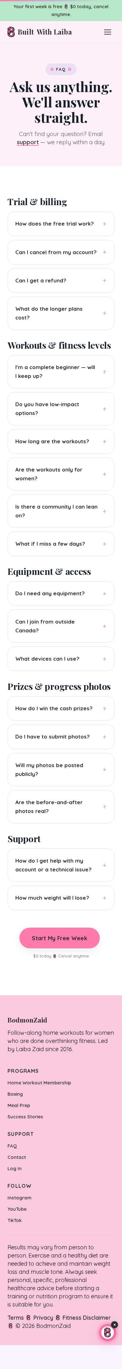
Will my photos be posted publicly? (49, 769)
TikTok (15, 1220)
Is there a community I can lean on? (56, 511)
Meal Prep (19, 1105)
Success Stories (25, 1117)
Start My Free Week (60, 937)
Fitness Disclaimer (87, 1317)
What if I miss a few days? (50, 543)
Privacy (43, 1317)
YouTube (17, 1209)
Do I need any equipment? (50, 593)
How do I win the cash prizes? (54, 708)
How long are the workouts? (52, 441)
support (28, 142)
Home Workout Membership (39, 1083)
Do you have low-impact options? (47, 408)
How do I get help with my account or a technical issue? (53, 865)
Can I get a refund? (40, 280)
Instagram (20, 1198)
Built (45, 31)
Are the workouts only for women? (48, 474)
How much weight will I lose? (52, 897)
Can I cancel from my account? (56, 252)
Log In (15, 1168)
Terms (16, 1317)
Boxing (15, 1094)
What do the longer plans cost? (49, 313)
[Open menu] (107, 32)
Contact (17, 1157)
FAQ (12, 1146)
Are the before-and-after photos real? (49, 806)
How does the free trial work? (54, 223)
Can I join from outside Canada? (45, 626)
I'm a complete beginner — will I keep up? (55, 371)
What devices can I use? (47, 658)
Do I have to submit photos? (52, 736)
